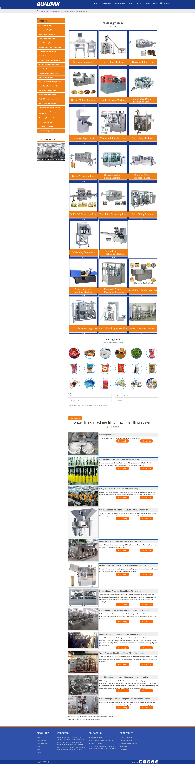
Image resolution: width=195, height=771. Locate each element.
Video (130, 3)
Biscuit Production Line (47, 38)
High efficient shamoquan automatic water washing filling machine (92, 716)
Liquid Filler (123, 749)
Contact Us (146, 441)
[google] (152, 761)
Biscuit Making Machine (47, 34)
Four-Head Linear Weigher (128, 743)
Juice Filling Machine (46, 77)
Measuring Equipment (46, 118)
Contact (147, 3)
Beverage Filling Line (46, 30)
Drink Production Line (46, 56)
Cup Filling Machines (46, 122)
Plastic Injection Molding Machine (50, 82)
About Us (138, 3)
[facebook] (144, 761)
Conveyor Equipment (46, 126)
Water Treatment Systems (47, 94)
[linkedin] (156, 761)
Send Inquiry (122, 441)
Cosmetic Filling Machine (47, 51)
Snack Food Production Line (48, 86)
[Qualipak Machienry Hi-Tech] (50, 4)
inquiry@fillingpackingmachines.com (102, 740)
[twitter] (148, 761)
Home (96, 3)
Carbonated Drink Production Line (50, 47)
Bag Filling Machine (45, 25)
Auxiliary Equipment (46, 131)
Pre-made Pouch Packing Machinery (47, 112)
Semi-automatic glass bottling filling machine (86, 719)
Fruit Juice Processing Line (48, 73)
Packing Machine (119, 3)
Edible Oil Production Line (48, 69)
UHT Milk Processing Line (47, 90)
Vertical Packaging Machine (48, 99)
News (155, 3)
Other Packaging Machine (47, 103)
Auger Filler (123, 746)
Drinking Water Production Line (49, 64)
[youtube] (140, 761)
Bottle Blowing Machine (47, 43)
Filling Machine (106, 3)
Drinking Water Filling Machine (49, 60)
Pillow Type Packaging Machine (50, 107)
